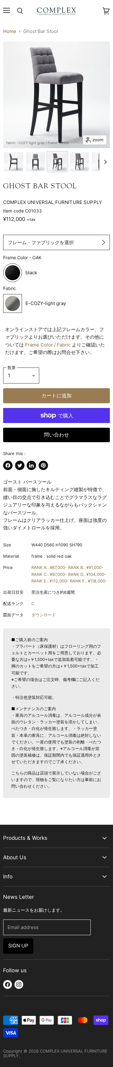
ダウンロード (43, 614)
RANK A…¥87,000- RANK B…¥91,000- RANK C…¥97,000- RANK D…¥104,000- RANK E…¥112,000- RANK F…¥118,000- (69, 574)
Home (9, 31)
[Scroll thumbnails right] (104, 162)
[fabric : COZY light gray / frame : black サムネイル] (57, 162)
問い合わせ (56, 435)
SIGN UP (18, 946)
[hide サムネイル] (13, 162)
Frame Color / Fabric (48, 345)
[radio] (44, 272)
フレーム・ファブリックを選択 (41, 242)
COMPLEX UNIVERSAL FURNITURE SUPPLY (52, 202)
